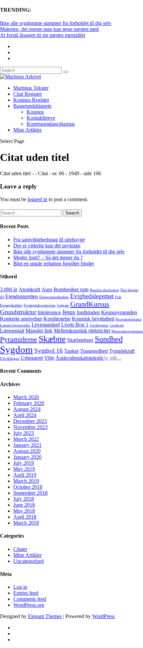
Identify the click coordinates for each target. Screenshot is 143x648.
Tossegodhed (94, 351)
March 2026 (26, 397)
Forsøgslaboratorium (40, 305)
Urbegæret (32, 358)
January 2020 (27, 457)
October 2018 (27, 487)
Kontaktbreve (41, 118)
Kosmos (35, 112)
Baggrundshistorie (32, 106)
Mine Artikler (27, 130)
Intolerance (49, 312)
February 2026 (28, 403)
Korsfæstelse (57, 319)
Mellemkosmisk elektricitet (82, 330)
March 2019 (26, 481)
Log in (20, 587)
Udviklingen (9, 358)
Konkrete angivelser (21, 319)
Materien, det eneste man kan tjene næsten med (49, 29)
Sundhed (109, 338)
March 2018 (26, 523)
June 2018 (24, 505)
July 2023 (23, 433)
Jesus (68, 312)
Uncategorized (28, 561)
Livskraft (117, 325)
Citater (20, 549)
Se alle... (112, 358)
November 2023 (30, 427)
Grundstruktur (18, 312)
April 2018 (24, 517)
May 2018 (24, 511)
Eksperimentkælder (54, 297)
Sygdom (16, 349)
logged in (37, 199)
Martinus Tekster (31, 88)
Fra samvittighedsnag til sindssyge (49, 239)
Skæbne (52, 339)
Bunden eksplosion (104, 290)
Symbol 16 (48, 350)
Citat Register (27, 94)
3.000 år (8, 289)
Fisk (118, 297)
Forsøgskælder (11, 305)
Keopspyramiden (119, 312)
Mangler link (39, 330)
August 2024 (27, 409)
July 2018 (23, 499)
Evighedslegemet (92, 296)
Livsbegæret (99, 325)
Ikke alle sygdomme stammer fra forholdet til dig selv (55, 23)
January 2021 (27, 445)
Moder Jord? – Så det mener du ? (48, 257)
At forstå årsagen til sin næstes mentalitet (42, 35)
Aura (47, 289)
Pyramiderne (18, 339)
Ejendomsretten (21, 296)
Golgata (63, 305)
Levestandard (46, 324)
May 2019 (24, 469)
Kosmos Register (31, 100)
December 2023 (30, 421)
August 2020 (27, 451)
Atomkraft (29, 289)
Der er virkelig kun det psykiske (46, 245)
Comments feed (29, 599)
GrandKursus (89, 304)
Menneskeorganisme (127, 331)
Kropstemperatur (129, 319)
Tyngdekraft (122, 351)
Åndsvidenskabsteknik (79, 358)
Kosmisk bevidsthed (93, 319)
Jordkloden (88, 312)
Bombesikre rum (71, 289)
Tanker (71, 351)
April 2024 (24, 415)
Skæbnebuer (80, 340)
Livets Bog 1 (74, 324)
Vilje (49, 358)
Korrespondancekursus (51, 124)
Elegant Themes (45, 616)
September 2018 (30, 493)
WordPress (103, 616)
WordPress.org (28, 605)
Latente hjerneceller (15, 325)
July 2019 (23, 463)
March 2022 (26, 439)
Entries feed (25, 593)
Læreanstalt (12, 330)
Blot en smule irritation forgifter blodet (53, 263)
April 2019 (24, 475)
